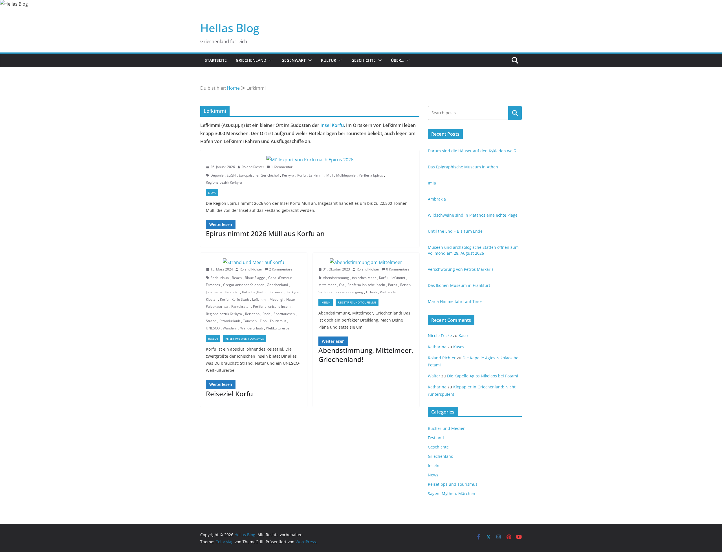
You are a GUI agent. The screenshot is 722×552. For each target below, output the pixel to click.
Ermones (213, 284)
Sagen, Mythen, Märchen (451, 493)
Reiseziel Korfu (229, 393)
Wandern (230, 328)
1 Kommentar (281, 166)
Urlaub (371, 292)
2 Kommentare (280, 269)
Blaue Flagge (255, 277)
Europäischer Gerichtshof (259, 175)
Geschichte (363, 60)
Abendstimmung (336, 277)
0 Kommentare (398, 269)
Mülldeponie (346, 175)
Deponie (217, 175)
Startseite (216, 60)
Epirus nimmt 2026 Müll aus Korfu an (265, 233)
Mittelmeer (327, 284)
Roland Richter (253, 166)
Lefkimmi (316, 175)
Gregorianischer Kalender (243, 284)
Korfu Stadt (240, 299)
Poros (392, 284)
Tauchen (250, 320)
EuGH (231, 175)
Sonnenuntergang (349, 292)
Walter (434, 376)
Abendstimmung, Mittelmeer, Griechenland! (365, 355)
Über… (397, 60)
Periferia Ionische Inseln (271, 306)
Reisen (405, 284)
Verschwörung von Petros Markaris (461, 269)
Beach (237, 277)
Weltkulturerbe (277, 328)
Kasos (464, 335)
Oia (341, 284)
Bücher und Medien (447, 428)
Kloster (211, 299)
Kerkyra (288, 175)
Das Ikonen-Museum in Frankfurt (459, 285)
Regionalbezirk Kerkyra (224, 182)
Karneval (276, 292)
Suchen (515, 113)
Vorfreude (388, 292)
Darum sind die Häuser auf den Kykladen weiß (472, 150)
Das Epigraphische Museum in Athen (463, 167)
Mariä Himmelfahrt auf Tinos (455, 301)
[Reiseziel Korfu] (253, 262)
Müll (329, 175)
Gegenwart (293, 60)
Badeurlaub (219, 277)
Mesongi (276, 299)
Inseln (213, 338)
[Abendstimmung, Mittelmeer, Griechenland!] (366, 262)
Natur (290, 299)
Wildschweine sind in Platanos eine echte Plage (473, 215)
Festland (436, 437)
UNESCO (213, 328)
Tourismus (278, 320)
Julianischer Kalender (222, 292)
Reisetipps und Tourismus (244, 338)
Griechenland (251, 60)
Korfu (301, 175)
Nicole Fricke (440, 335)
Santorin (325, 292)
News (212, 193)
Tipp (263, 320)
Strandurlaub (229, 320)
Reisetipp (252, 313)
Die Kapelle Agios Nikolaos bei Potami (482, 376)
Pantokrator (240, 306)
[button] (269, 60)
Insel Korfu (332, 125)
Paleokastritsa (217, 306)
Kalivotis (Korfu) (254, 292)
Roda (266, 313)
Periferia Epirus (371, 175)
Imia (432, 183)
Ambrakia (437, 199)
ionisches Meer (364, 277)
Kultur (328, 60)
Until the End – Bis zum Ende (455, 231)
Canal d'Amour (280, 277)
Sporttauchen (284, 313)
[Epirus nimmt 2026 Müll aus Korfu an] (310, 160)
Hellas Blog (229, 28)
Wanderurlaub (251, 328)
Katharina (437, 346)
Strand (211, 320)
